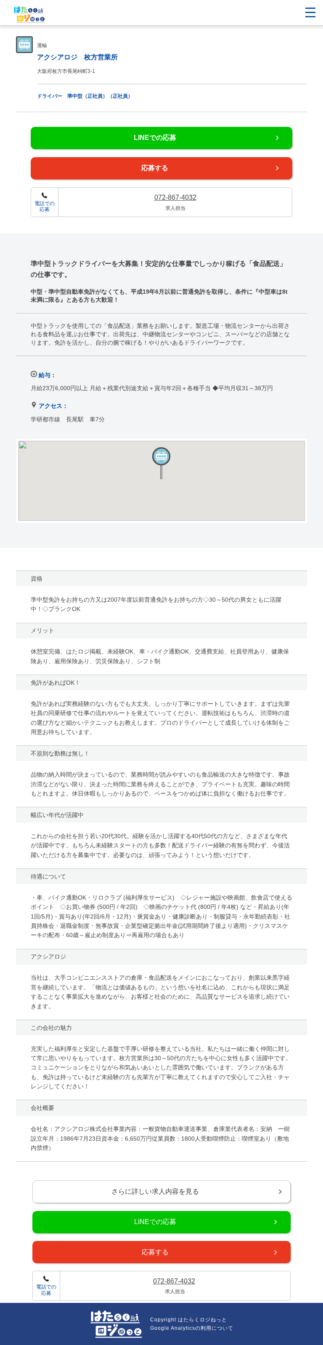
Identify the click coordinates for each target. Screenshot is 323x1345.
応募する (154, 167)
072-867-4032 (175, 197)
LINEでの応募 (155, 137)
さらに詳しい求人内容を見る (155, 1191)
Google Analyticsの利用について (191, 1328)
